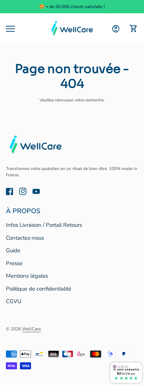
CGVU (13, 301)
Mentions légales (27, 276)
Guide (13, 250)
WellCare (31, 329)
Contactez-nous (25, 238)
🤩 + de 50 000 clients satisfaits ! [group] (72, 7)
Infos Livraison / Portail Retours (44, 225)
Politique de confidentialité (38, 288)
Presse (14, 263)
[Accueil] (72, 28)
